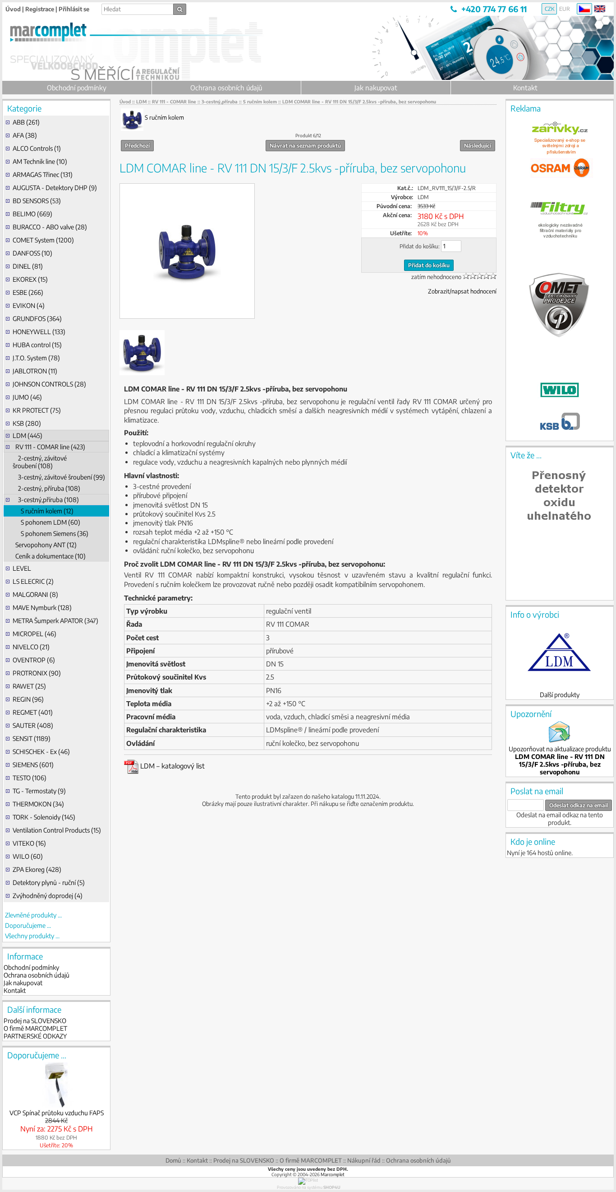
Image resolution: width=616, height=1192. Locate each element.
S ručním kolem (260, 101)
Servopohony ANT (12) (45, 545)
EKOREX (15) (30, 279)
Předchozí (137, 145)
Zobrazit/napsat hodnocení (462, 291)
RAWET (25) (29, 686)
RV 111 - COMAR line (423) (49, 447)
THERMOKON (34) (38, 804)
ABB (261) (26, 122)
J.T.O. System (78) (36, 358)
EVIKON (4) (29, 305)
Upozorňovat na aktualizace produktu (560, 760)
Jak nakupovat (375, 88)
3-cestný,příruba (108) (46, 499)
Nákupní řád (364, 1160)
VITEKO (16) (29, 843)
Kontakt (525, 88)
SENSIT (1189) (32, 738)
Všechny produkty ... (32, 936)
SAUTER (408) (33, 725)
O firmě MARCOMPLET (35, 1028)
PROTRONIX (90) (37, 673)
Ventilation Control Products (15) (57, 830)
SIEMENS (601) (33, 764)
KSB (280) (27, 423)
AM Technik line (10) (40, 161)
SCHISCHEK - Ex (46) (41, 751)
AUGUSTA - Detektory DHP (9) (55, 187)
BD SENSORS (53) (37, 201)
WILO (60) (28, 856)
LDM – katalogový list (171, 766)
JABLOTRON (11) (35, 371)
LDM (141, 101)
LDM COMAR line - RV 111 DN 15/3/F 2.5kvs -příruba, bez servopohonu (359, 101)
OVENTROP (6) (34, 660)
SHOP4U (331, 1187)
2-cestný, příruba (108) (46, 488)
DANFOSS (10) (32, 253)
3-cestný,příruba (220, 101)
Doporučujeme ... (28, 925)
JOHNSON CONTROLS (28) (49, 384)
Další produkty (559, 694)
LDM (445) (27, 435)
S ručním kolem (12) (43, 511)
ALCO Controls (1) (37, 148)
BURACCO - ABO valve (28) (50, 227)
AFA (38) (25, 135)
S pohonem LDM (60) (46, 522)
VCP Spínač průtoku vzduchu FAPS (56, 1113)
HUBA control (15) (37, 345)
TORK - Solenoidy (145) (44, 817)
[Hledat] (179, 9)
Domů (173, 1160)
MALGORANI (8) (35, 594)
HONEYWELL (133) (39, 331)
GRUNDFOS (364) (37, 318)
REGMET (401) (33, 712)
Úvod (13, 9)
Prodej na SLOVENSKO (35, 1020)
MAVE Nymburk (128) (42, 607)
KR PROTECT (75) (37, 410)
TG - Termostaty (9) (39, 791)
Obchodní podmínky (76, 88)
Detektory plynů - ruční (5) (49, 882)
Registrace (39, 9)
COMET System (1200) (43, 240)
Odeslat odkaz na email (578, 805)
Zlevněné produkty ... (33, 915)
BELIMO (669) (32, 214)
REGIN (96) (28, 699)
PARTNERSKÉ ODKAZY (35, 1036)
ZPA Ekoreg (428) (37, 869)
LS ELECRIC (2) (33, 581)
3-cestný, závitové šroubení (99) (59, 477)
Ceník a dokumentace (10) (49, 556)
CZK (549, 8)
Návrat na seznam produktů (305, 145)
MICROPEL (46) (34, 634)
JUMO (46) (27, 397)
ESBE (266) (28, 292)
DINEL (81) (28, 266)
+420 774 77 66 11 (494, 9)
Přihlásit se (74, 9)
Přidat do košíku (429, 265)
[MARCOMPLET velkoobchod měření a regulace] (65, 38)
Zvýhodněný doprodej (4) (48, 895)
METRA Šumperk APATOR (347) (55, 620)
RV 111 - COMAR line (174, 101)
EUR (564, 8)
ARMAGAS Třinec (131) (43, 174)
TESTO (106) (29, 778)
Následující (477, 145)
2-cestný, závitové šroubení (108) (40, 462)
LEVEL (22, 568)
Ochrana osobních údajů (226, 88)
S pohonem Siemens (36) (50, 533)
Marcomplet (333, 1174)
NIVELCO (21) (31, 647)
